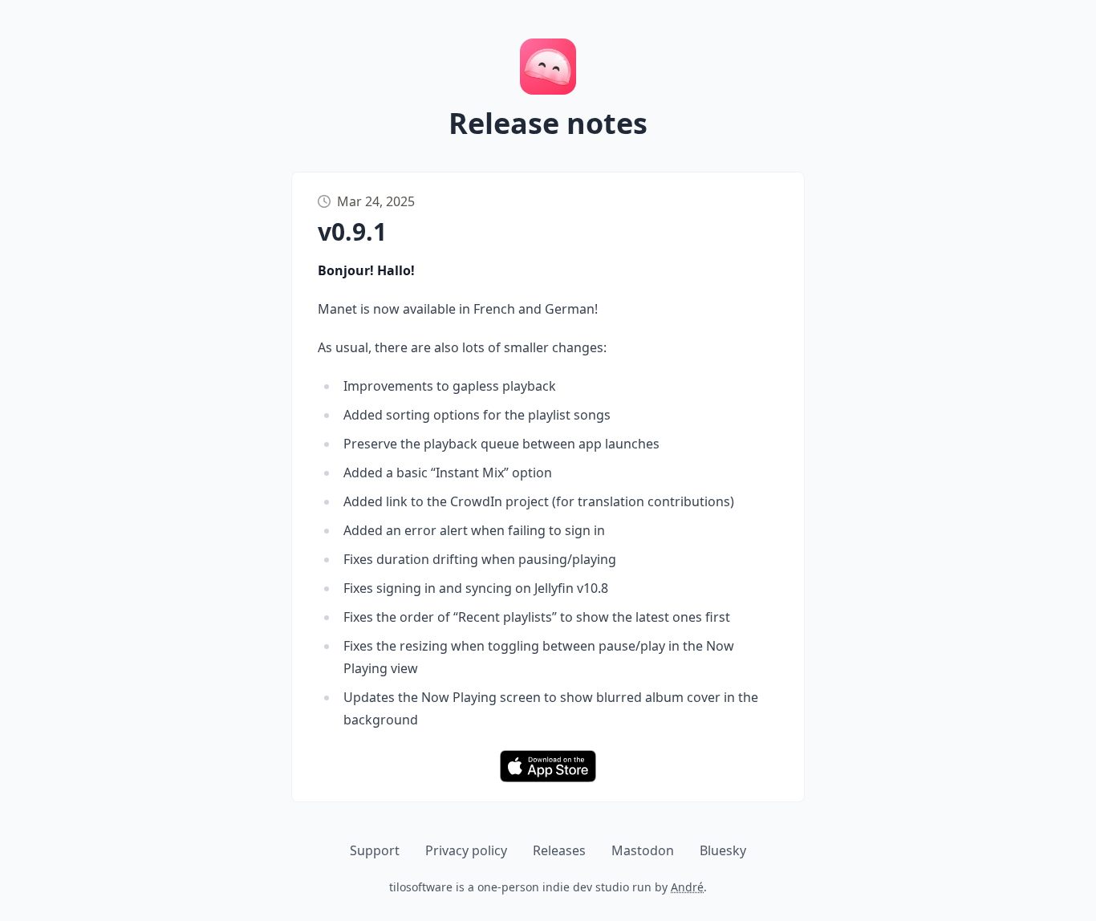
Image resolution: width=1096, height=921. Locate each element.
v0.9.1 (352, 231)
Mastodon (642, 850)
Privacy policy (466, 850)
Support (375, 850)
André (687, 887)
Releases (559, 850)
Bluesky (723, 850)
